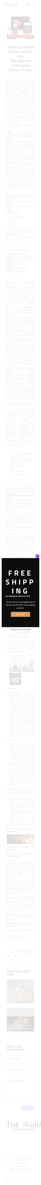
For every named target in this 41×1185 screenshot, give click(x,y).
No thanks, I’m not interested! (20, 629)
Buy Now (20, 614)
